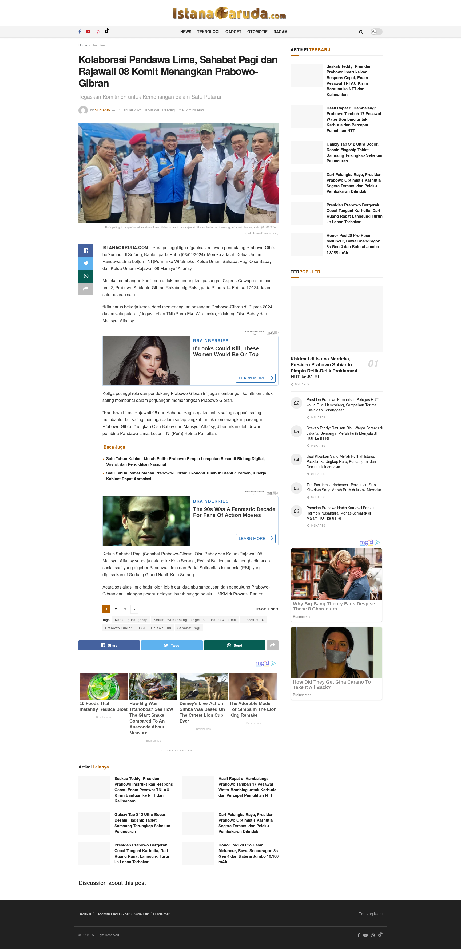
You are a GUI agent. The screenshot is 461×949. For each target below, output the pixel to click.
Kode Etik (141, 913)
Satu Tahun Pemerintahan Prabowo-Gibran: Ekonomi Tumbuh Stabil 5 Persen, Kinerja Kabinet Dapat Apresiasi (186, 475)
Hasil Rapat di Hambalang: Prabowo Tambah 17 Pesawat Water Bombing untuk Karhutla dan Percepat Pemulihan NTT (247, 786)
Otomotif (257, 31)
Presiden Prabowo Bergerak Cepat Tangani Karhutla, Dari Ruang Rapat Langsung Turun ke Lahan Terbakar (142, 853)
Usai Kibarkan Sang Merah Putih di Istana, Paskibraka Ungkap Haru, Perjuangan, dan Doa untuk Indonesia (341, 461)
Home (82, 45)
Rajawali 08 (161, 627)
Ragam (280, 31)
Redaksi (84, 913)
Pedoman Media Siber (112, 913)
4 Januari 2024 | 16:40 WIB (140, 109)
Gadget (233, 31)
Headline (98, 45)
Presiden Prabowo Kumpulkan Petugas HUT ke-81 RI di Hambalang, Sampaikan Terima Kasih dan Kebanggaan (342, 405)
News (185, 31)
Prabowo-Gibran (119, 627)
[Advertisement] (337, 750)
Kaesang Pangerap (131, 619)
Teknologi (208, 31)
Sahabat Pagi (188, 627)
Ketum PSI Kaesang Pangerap (179, 619)
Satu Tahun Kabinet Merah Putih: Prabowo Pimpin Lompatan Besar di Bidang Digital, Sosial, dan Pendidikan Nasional (185, 461)
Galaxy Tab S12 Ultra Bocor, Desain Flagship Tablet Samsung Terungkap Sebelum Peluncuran (142, 822)
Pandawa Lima (223, 619)
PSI (142, 627)
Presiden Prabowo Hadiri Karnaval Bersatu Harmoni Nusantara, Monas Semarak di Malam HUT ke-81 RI (341, 513)
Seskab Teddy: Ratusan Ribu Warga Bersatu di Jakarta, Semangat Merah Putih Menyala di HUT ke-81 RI (345, 433)
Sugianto (102, 109)
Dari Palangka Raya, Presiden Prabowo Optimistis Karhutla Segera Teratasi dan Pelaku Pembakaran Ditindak (245, 822)
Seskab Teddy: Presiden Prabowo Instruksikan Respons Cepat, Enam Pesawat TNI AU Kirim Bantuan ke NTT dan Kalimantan (143, 789)
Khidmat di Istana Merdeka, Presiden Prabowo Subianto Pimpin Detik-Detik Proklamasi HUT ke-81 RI (324, 367)
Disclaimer (161, 913)
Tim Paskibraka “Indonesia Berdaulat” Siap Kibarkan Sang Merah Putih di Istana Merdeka (344, 487)
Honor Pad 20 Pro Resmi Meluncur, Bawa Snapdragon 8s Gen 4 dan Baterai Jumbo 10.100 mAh (248, 853)
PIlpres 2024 (253, 619)
